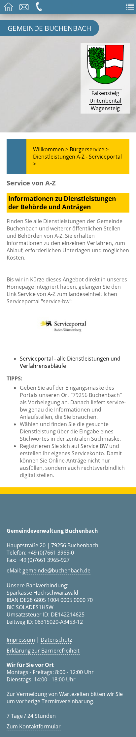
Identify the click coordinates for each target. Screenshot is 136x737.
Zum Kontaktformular (34, 726)
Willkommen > (50, 149)
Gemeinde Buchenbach (49, 28)
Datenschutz (56, 639)
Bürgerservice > (89, 149)
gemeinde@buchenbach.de (56, 570)
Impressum (21, 639)
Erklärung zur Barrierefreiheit (43, 650)
